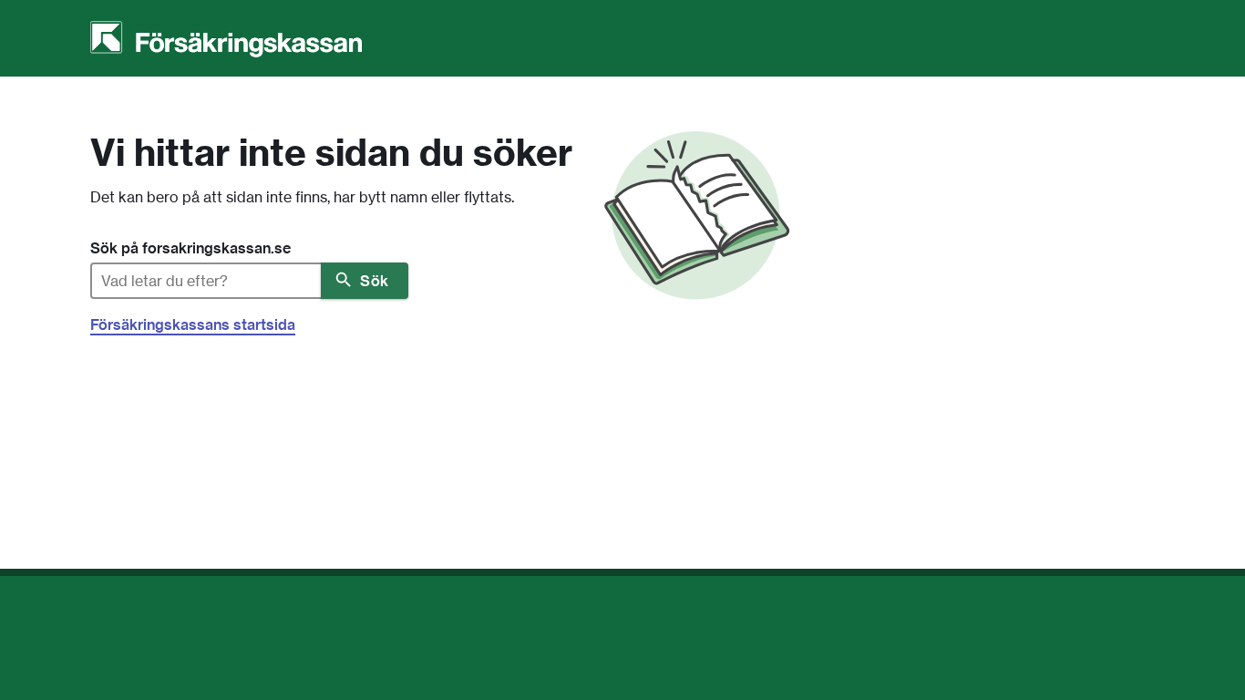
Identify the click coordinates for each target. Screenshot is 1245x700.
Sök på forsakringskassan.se (190, 248)
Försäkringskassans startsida (192, 324)
